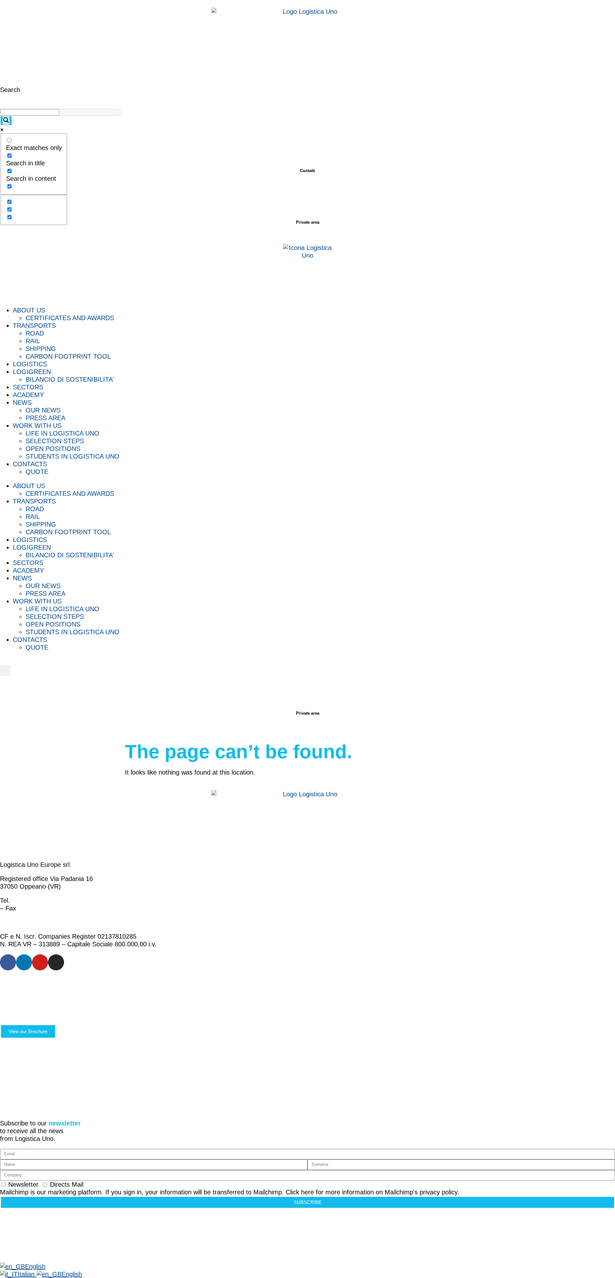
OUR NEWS (43, 410)
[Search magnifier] (6, 121)
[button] (5, 670)
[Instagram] (56, 962)
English (35, 1266)
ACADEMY (28, 394)
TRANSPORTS (34, 325)
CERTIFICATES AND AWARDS (70, 317)
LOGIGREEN (32, 371)
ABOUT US (29, 310)
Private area (307, 222)
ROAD (35, 333)
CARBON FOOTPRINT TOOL (68, 356)
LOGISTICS (30, 364)
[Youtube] (40, 962)
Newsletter (23, 1184)
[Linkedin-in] (24, 962)
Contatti (307, 170)
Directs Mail (66, 1184)
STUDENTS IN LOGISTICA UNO (72, 456)
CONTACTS (30, 464)
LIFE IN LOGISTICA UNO (62, 433)
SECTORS (28, 387)
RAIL (33, 340)
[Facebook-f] (8, 962)
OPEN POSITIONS (53, 448)
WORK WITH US (37, 425)
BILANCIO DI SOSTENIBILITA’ (70, 379)
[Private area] (307, 200)
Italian (27, 1274)
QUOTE (37, 471)
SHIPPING (41, 348)
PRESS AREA (45, 417)
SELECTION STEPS (55, 440)
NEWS (22, 402)
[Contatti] (307, 149)
